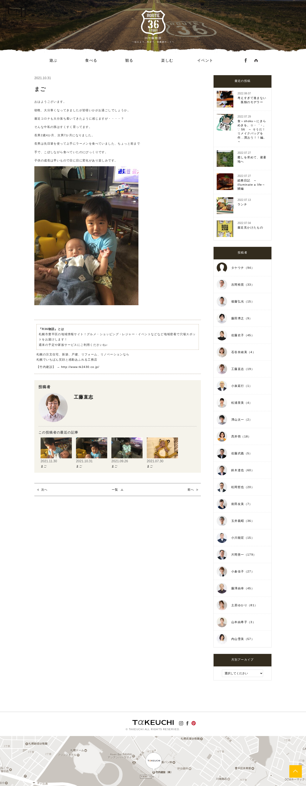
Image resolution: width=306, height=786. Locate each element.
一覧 (115, 489)
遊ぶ (53, 60)
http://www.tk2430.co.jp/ (80, 367)
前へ (191, 489)
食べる (91, 60)
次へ (44, 489)
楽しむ (167, 60)
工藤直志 (83, 397)
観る (129, 60)
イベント (205, 60)
